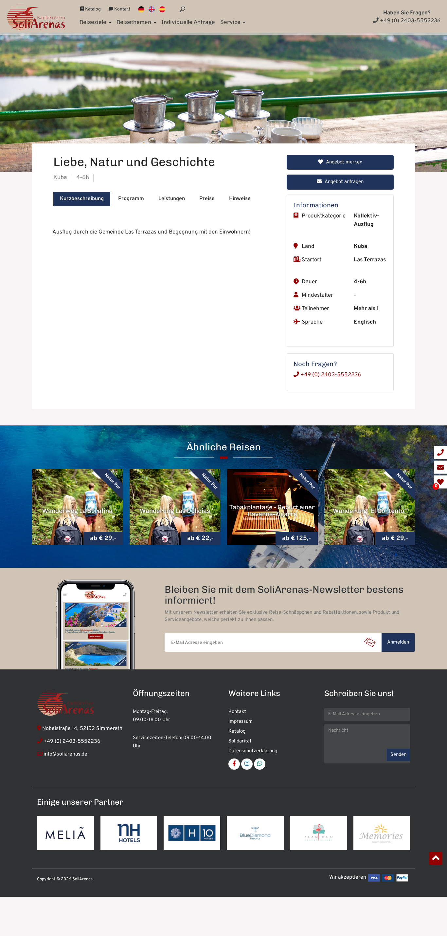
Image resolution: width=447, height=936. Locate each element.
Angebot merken (343, 162)
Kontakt (121, 9)
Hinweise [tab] (240, 199)
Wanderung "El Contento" (369, 510)
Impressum (240, 722)
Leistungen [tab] (171, 199)
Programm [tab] (131, 199)
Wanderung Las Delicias (175, 510)
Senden (398, 755)
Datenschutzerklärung (252, 751)
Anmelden (398, 642)
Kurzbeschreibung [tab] (82, 199)
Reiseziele (94, 22)
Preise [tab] (207, 199)
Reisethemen (134, 22)
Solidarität (240, 741)
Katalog (92, 9)
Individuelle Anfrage (188, 22)
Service (231, 22)
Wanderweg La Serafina (77, 510)
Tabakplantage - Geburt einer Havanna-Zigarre (272, 510)
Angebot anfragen (344, 182)
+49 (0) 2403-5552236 (409, 21)
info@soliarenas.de (65, 754)
